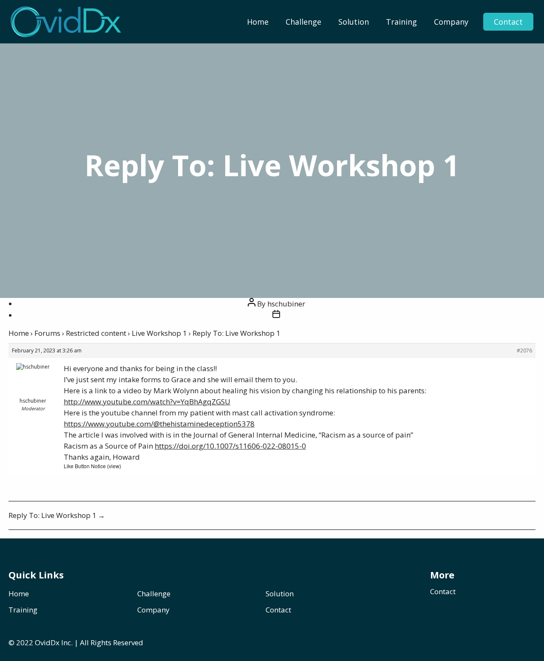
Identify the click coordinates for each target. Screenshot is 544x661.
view (114, 465)
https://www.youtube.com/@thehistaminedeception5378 (159, 424)
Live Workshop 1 (159, 333)
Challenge (303, 22)
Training (401, 22)
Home (258, 22)
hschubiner (286, 304)
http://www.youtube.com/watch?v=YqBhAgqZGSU (147, 401)
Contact (508, 22)
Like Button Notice (85, 465)
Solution (353, 22)
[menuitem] (258, 22)
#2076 (524, 350)
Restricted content (96, 333)
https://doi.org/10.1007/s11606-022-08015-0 (230, 446)
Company (451, 22)
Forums (47, 333)
